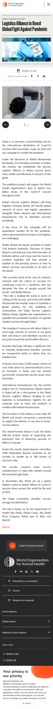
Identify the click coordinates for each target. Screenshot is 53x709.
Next (47, 124)
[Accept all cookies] (44, 707)
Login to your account (31, 545)
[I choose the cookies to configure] (26, 707)
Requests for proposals (23, 600)
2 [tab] (26, 125)
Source (6, 526)
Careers (16, 590)
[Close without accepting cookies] (9, 707)
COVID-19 (11, 660)
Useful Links (12, 653)
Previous (5, 124)
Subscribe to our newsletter (25, 581)
